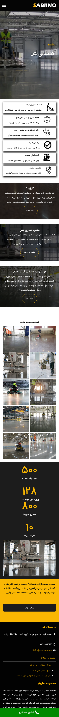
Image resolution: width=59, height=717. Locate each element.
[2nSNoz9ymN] (16, 339)
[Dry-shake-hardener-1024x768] (16, 392)
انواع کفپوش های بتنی (42, 670)
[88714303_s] (43, 365)
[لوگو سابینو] (44, 5)
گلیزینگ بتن (30, 210)
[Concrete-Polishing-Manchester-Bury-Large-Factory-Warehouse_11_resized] (16, 446)
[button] (3, 5)
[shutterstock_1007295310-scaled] (16, 365)
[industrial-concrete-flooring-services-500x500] (43, 419)
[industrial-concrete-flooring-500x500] (43, 446)
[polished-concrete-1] (43, 339)
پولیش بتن (29, 298)
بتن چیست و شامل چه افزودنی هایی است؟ (34, 675)
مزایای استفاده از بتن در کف (40, 665)
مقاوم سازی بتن (29, 252)
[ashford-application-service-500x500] (16, 419)
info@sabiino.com (42, 650)
